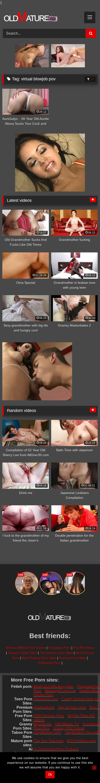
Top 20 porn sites (72, 707)
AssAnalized (43, 707)
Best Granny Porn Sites (39, 658)
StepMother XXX (47, 732)
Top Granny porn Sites (56, 653)
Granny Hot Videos (68, 728)
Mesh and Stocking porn (53, 686)
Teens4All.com (45, 699)
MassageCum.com (60, 691)
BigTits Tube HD (81, 716)
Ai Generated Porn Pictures (56, 749)
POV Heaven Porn (48, 716)
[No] (94, 767)
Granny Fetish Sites (22, 653)
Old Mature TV (67, 724)
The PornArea (83, 647)
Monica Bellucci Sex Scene (26, 647)
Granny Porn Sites (72, 658)
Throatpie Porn (59, 647)
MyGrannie (42, 724)
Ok (50, 774)
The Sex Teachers (48, 741)
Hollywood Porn (49, 663)
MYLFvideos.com (81, 741)
